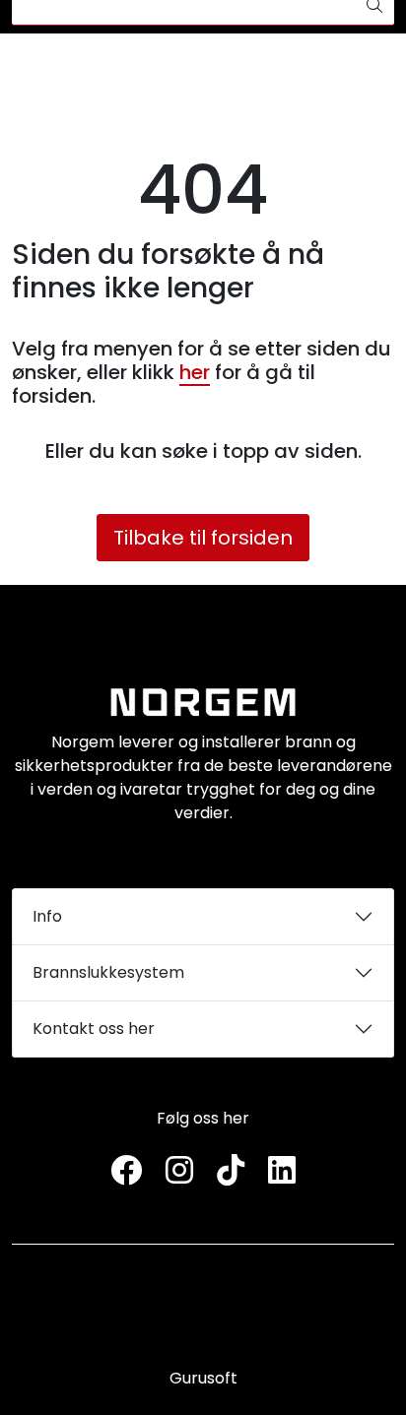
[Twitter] (126, 1171)
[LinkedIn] (282, 1171)
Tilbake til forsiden (203, 537)
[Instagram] (179, 1171)
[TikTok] (230, 1171)
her (194, 372)
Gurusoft (203, 1378)
